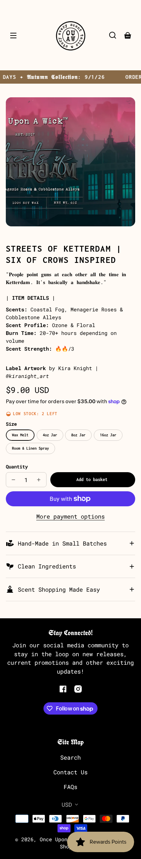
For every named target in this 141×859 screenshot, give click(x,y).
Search (70, 757)
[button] (112, 35)
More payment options (70, 516)
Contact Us (70, 772)
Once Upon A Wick (64, 839)
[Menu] (13, 35)
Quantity (17, 466)
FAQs (70, 787)
